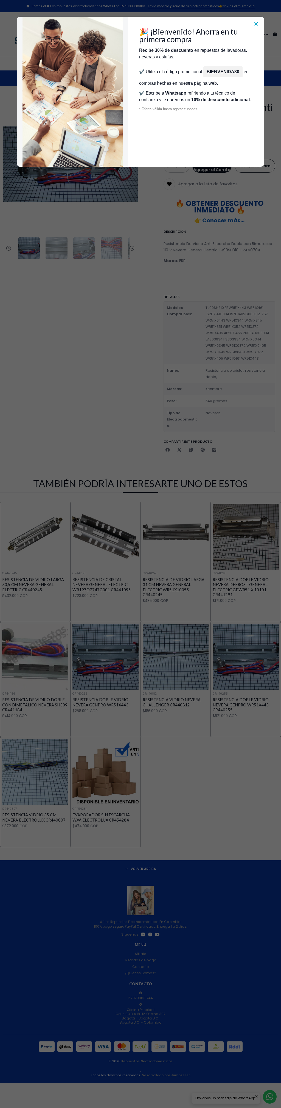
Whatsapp (175, 93)
